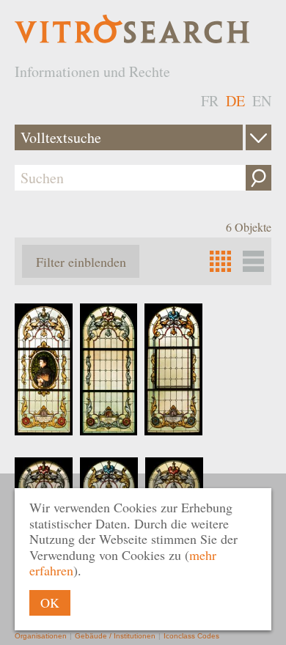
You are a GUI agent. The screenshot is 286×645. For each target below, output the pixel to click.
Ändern (258, 137)
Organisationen (41, 636)
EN (261, 101)
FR (210, 101)
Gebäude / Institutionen (115, 636)
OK (49, 602)
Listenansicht (253, 261)
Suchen (258, 178)
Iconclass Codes (191, 636)
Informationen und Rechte (92, 71)
